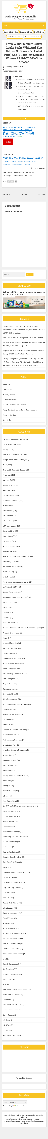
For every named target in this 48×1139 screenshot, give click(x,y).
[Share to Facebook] (16, 181)
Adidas (6, 796)
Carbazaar (7, 826)
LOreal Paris (8, 521)
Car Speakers (8, 969)
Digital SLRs (8, 572)
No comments (39, 168)
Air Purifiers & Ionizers (13, 933)
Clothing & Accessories (13, 439)
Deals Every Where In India (20, 16)
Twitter (31, 172)
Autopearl (7, 480)
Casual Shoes (8, 877)
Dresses (6, 505)
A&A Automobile (10, 526)
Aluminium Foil (10, 745)
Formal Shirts (9, 495)
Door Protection (9, 801)
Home (24, 195)
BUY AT (24, 118)
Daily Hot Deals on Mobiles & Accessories (20, 410)
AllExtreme (7, 577)
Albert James (8, 908)
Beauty (6, 449)
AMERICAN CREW (10, 587)
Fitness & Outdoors (11, 500)
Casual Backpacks (10, 592)
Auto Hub (7, 490)
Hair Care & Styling (11, 862)
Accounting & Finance (12, 1005)
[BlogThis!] (10, 181)
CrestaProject (17, 1119)
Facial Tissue (8, 918)
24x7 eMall (7, 893)
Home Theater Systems (12, 663)
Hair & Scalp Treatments (13, 673)
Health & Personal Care (13, 454)
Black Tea (7, 780)
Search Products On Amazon (14, 405)
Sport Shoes (8, 536)
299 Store (6, 1020)
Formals (6, 617)
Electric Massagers (11, 913)
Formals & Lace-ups (11, 633)
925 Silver (7, 1025)
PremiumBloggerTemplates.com (15, 1121)
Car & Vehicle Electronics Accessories (19, 806)
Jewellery (7, 475)
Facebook (20, 172)
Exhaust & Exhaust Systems (14, 730)
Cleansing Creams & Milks (14, 836)
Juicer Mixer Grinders (12, 658)
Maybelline (8, 551)
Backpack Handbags (11, 831)
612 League (7, 541)
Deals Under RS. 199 (33, 37)
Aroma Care (8, 755)
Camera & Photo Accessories (15, 872)
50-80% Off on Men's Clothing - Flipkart (18, 158)
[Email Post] (4, 181)
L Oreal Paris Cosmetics (13, 1010)
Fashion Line (8, 653)
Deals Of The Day (11, 32)
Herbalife (7, 898)
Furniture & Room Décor (13, 954)
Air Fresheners (9, 546)
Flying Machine (10, 816)
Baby (5, 465)
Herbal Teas (8, 602)
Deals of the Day (9, 415)
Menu (6, 25)
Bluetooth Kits (9, 694)
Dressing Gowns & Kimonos (14, 750)
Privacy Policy (9, 394)
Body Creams (8, 770)
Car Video (7, 719)
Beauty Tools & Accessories (14, 775)
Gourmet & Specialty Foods (14, 470)
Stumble (19, 176)
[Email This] (8, 181)
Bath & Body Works (11, 903)
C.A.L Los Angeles (10, 699)
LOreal (5, 867)
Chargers (7, 786)
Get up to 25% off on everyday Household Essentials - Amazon (24, 293)
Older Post (41, 195)
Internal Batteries (10, 643)
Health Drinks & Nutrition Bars (16, 556)
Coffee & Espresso (10, 648)
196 (8, 142)
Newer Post (7, 195)
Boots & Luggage (10, 668)
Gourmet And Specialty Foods (15, 989)
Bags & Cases (8, 684)
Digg (29, 176)
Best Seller (7, 420)
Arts (5, 984)
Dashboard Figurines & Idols (15, 597)
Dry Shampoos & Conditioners (15, 704)
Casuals (6, 612)
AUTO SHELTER (9, 928)
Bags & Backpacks (10, 964)
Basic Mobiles (9, 531)
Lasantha (37, 1119)
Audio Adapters (9, 679)
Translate (21, 1106)
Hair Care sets (9, 765)
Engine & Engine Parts (12, 887)
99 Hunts (6, 1030)
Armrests (7, 923)
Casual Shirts (9, 485)
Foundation (8, 709)
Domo (5, 638)
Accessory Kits (9, 561)
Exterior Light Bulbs (11, 949)
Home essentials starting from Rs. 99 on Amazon (23, 338)
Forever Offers (26, 32)
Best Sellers (39, 32)
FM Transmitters (10, 842)
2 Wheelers (7, 847)
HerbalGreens (8, 1015)
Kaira (5, 607)
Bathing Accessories (11, 938)
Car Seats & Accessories (13, 882)
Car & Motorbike (10, 444)
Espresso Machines (11, 974)
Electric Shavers (10, 811)
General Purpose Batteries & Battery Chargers (22, 628)
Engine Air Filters (10, 852)
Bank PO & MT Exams (12, 994)
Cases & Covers (9, 623)
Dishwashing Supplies (12, 740)
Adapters (7, 724)
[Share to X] (13, 181)
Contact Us (7, 389)
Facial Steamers (10, 735)
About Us (6, 384)
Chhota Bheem (9, 791)
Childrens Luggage (11, 689)
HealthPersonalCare (11, 943)
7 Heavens (7, 999)
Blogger (29, 1078)
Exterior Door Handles (12, 857)
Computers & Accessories (13, 460)
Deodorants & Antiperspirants (15, 582)
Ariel (5, 959)
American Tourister (11, 714)
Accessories (8, 510)
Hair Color (7, 979)
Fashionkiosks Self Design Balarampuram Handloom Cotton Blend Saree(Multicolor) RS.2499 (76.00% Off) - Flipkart (24, 329)
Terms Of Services (10, 400)
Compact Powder (10, 760)
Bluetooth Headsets (11, 567)
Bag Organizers (9, 821)
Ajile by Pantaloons (11, 1035)
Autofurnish (8, 516)
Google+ (8, 176)
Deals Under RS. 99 (14, 37)
